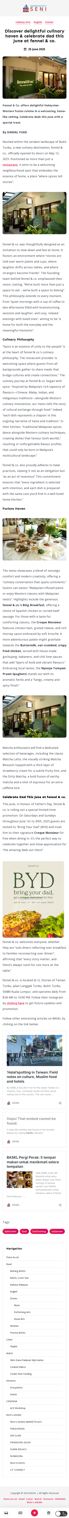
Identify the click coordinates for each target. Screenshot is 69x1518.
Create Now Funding (20, 1373)
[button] (61, 1513)
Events (13, 1394)
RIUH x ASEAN (13, 1414)
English (38, 22)
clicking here (15, 1003)
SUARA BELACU (18, 1449)
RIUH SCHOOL (17, 1462)
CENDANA (11, 1401)
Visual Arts (19, 1318)
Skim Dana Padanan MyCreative (26, 1360)
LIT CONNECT (17, 1469)
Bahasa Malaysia (19, 1284)
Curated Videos (18, 1366)
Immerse (11, 1380)
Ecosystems (16, 1387)
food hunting (39, 1231)
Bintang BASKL (18, 1270)
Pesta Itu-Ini (12, 1257)
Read (9, 1264)
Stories (49, 22)
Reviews (14, 1325)
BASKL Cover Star (19, 1277)
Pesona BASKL (18, 1332)
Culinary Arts (23, 22)
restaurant (10, 165)
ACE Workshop (18, 1408)
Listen (9, 1339)
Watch (9, 1353)
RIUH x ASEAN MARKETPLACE (26, 1421)
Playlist (13, 1346)
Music (17, 1305)
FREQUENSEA (17, 1428)
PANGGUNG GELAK (20, 1442)
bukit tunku (10, 1231)
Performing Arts (22, 1312)
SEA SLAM (15, 1435)
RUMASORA (16, 1456)
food (24, 1231)
